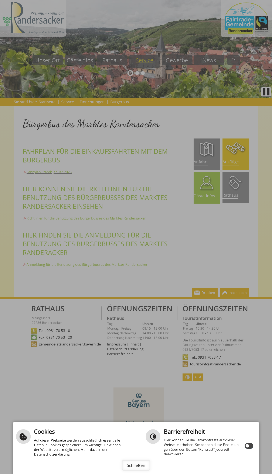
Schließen (136, 465)
